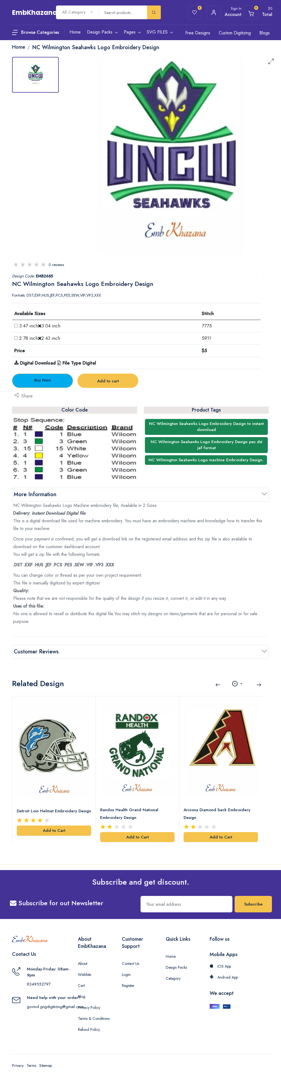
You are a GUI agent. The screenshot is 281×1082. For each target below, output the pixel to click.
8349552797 (39, 984)
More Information (35, 494)
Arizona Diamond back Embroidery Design (217, 814)
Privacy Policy (89, 1007)
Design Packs (176, 967)
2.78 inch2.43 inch (39, 338)
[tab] (35, 75)
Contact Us (130, 963)
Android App (227, 977)
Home (171, 956)
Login (126, 974)
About (82, 963)
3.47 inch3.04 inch (39, 325)
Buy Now (42, 380)
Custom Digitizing (235, 33)
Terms (31, 1065)
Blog (81, 996)
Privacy (18, 1065)
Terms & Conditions (93, 1018)
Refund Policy (89, 1029)
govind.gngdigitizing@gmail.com (55, 1007)
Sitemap (45, 1065)
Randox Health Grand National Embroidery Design (129, 814)
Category (173, 978)
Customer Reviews (36, 652)
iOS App (223, 966)
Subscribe (253, 904)
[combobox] (77, 12)
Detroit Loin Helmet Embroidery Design (54, 811)
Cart (81, 985)
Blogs (264, 33)
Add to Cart (54, 830)
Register (128, 985)
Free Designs (197, 33)
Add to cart (108, 381)
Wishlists (84, 974)
